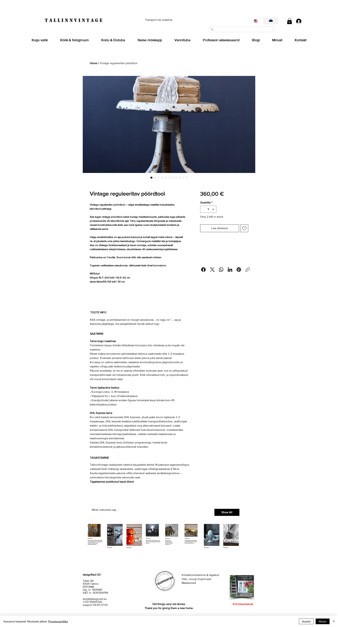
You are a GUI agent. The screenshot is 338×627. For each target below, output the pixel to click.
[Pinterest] (239, 269)
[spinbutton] (208, 209)
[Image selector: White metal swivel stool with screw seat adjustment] (176, 177)
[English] (255, 20)
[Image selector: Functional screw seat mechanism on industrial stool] (165, 177)
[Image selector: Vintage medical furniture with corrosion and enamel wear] (186, 177)
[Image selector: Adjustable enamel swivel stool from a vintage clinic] (179, 177)
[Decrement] (203, 209)
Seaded (306, 621)
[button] (289, 21)
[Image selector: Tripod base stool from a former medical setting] (158, 177)
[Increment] (213, 209)
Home (93, 63)
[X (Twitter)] (212, 269)
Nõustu (323, 621)
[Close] (334, 621)
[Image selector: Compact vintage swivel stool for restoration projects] (162, 177)
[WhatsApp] (221, 269)
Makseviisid (189, 582)
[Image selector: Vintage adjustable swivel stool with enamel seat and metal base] (169, 177)
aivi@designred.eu (168, 473)
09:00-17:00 (100, 604)
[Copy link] (247, 269)
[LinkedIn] (230, 269)
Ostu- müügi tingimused (197, 579)
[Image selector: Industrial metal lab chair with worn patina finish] (151, 177)
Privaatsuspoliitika (58, 621)
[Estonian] (270, 20)
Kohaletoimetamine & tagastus (200, 574)
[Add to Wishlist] (244, 228)
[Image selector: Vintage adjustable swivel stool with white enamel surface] (155, 177)
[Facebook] (203, 269)
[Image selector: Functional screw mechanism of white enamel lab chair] (183, 177)
